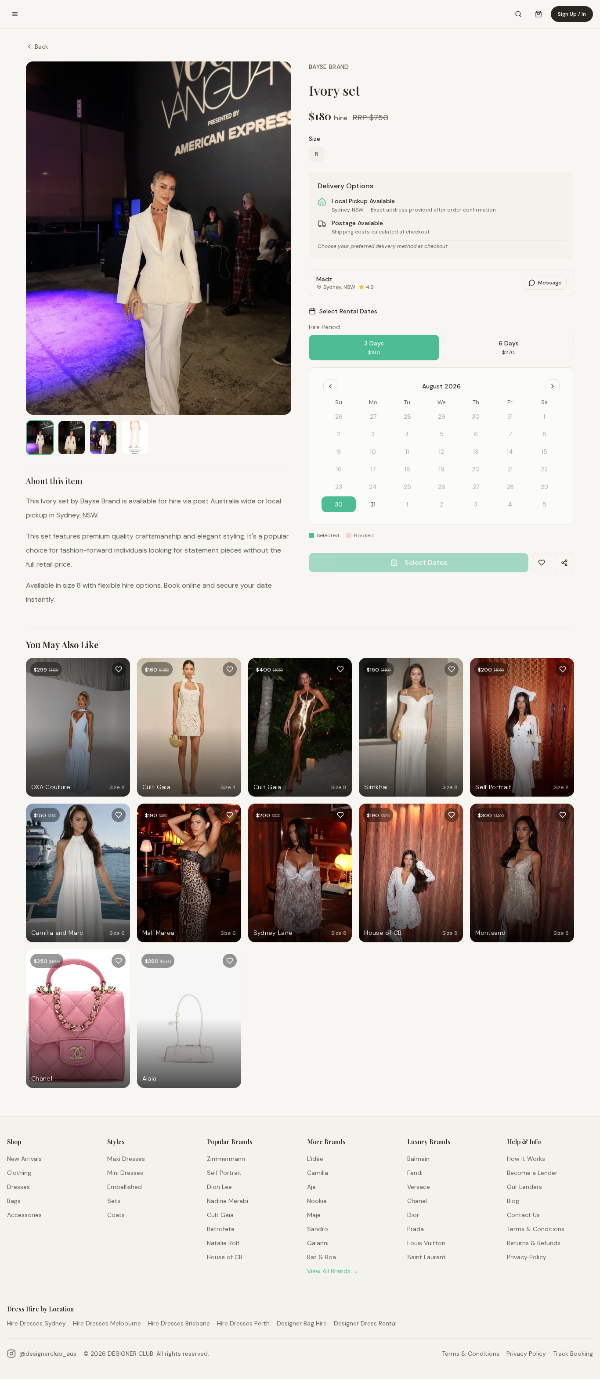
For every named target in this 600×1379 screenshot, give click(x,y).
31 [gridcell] (373, 504)
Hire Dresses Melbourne (107, 1323)
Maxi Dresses (126, 1159)
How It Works (526, 1159)
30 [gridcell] (339, 504)
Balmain (418, 1159)
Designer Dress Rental (365, 1323)
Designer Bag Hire (302, 1323)
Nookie (317, 1201)
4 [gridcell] (510, 504)
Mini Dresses (125, 1173)
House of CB (224, 1257)
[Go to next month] (553, 386)
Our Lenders (524, 1187)
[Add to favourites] (119, 669)
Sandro (317, 1229)
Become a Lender (532, 1173)
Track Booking (573, 1353)
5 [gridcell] (544, 504)
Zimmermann (226, 1159)
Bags (14, 1201)
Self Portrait (224, 1173)
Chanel (417, 1201)
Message (550, 282)
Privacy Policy (526, 1257)
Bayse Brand (329, 67)
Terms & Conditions (535, 1229)
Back (41, 46)
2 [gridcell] (441, 504)
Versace (418, 1187)
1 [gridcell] (407, 504)
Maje (314, 1215)
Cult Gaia (220, 1215)
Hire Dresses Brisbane (179, 1323)
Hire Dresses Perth (243, 1323)
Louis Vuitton (426, 1243)
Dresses (18, 1187)
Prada (415, 1229)
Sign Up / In (572, 14)
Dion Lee (219, 1187)
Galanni (318, 1243)
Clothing (19, 1173)
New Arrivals (24, 1159)
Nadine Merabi (227, 1201)
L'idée (315, 1159)
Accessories (24, 1215)
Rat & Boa (321, 1257)
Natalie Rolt (223, 1243)
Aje (311, 1187)
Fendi (415, 1173)
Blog (513, 1201)
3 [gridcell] (475, 504)
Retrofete (221, 1229)
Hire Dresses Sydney (36, 1323)
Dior (413, 1215)
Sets (113, 1201)
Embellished (124, 1187)
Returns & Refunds (533, 1243)
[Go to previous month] (330, 386)
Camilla (317, 1173)
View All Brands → (332, 1271)
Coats (116, 1215)
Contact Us (523, 1215)
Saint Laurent (426, 1257)
